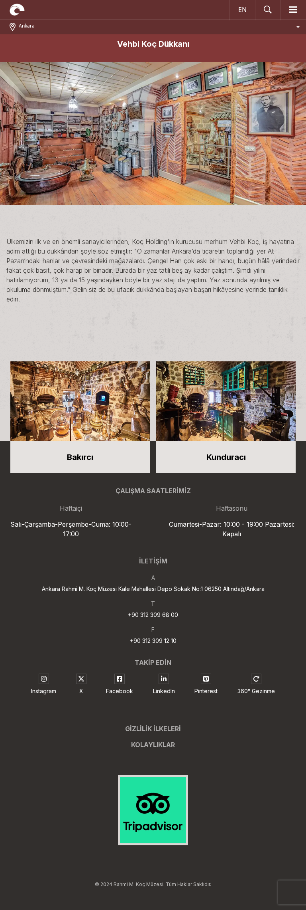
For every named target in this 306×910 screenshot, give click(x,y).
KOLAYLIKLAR (153, 745)
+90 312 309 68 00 (153, 614)
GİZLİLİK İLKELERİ (153, 729)
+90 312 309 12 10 (153, 640)
